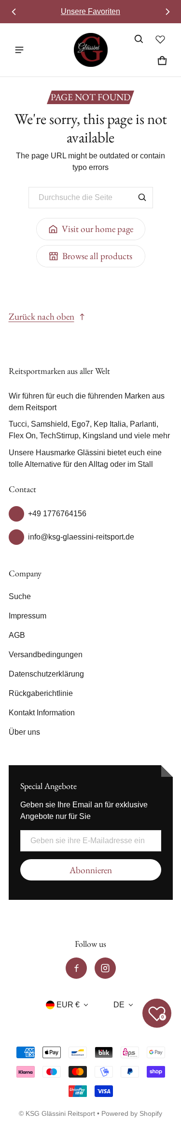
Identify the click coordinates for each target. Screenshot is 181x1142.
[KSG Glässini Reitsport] (91, 50)
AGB (17, 635)
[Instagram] (105, 968)
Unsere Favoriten (90, 11)
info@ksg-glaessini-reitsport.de (81, 537)
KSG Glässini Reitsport (60, 1113)
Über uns (24, 732)
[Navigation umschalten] (19, 50)
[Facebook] (76, 968)
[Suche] (142, 197)
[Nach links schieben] (14, 11)
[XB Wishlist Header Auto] (160, 39)
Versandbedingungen (46, 654)
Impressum (27, 616)
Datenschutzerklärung (46, 674)
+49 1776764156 (57, 513)
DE (119, 1005)
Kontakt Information (42, 713)
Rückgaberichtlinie (41, 693)
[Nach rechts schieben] (167, 11)
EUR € (68, 1005)
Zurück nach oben (41, 316)
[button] (139, 39)
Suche (20, 596)
